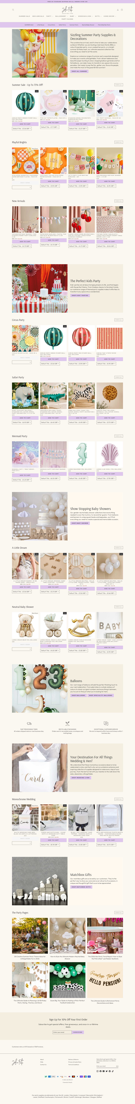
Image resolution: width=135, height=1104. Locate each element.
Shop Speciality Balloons (100, 695)
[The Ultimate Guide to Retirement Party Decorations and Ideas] (105, 980)
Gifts (97, 16)
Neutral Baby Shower (88, 25)
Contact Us (43, 1064)
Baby (72, 16)
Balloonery (61, 16)
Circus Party (51, 25)
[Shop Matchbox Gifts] (95, 881)
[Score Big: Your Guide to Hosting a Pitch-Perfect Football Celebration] (67, 980)
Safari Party (62, 25)
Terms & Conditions (73, 1064)
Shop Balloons (78, 695)
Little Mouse (40, 25)
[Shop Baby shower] (95, 516)
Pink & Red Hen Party (104, 25)
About (42, 1059)
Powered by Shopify (67, 1082)
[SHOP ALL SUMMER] (95, 53)
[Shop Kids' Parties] (95, 288)
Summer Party (74, 25)
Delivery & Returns (73, 1059)
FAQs (41, 1062)
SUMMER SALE (24, 16)
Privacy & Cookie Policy (74, 1062)
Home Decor (109, 16)
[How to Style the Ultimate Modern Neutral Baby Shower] (67, 936)
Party (49, 16)
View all (118, 84)
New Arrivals (38, 16)
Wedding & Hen (85, 16)
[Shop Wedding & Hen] (95, 767)
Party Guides (67, 19)
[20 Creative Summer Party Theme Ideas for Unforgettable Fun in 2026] (30, 936)
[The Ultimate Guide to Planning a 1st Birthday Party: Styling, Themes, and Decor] (30, 980)
